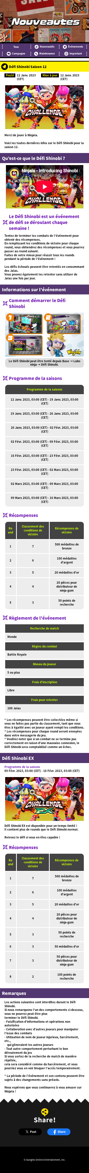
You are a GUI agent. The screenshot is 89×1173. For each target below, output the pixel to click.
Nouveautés (47, 46)
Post (33, 1132)
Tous (16, 47)
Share (62, 1132)
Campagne (18, 53)
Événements (75, 46)
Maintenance (47, 53)
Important (75, 53)
